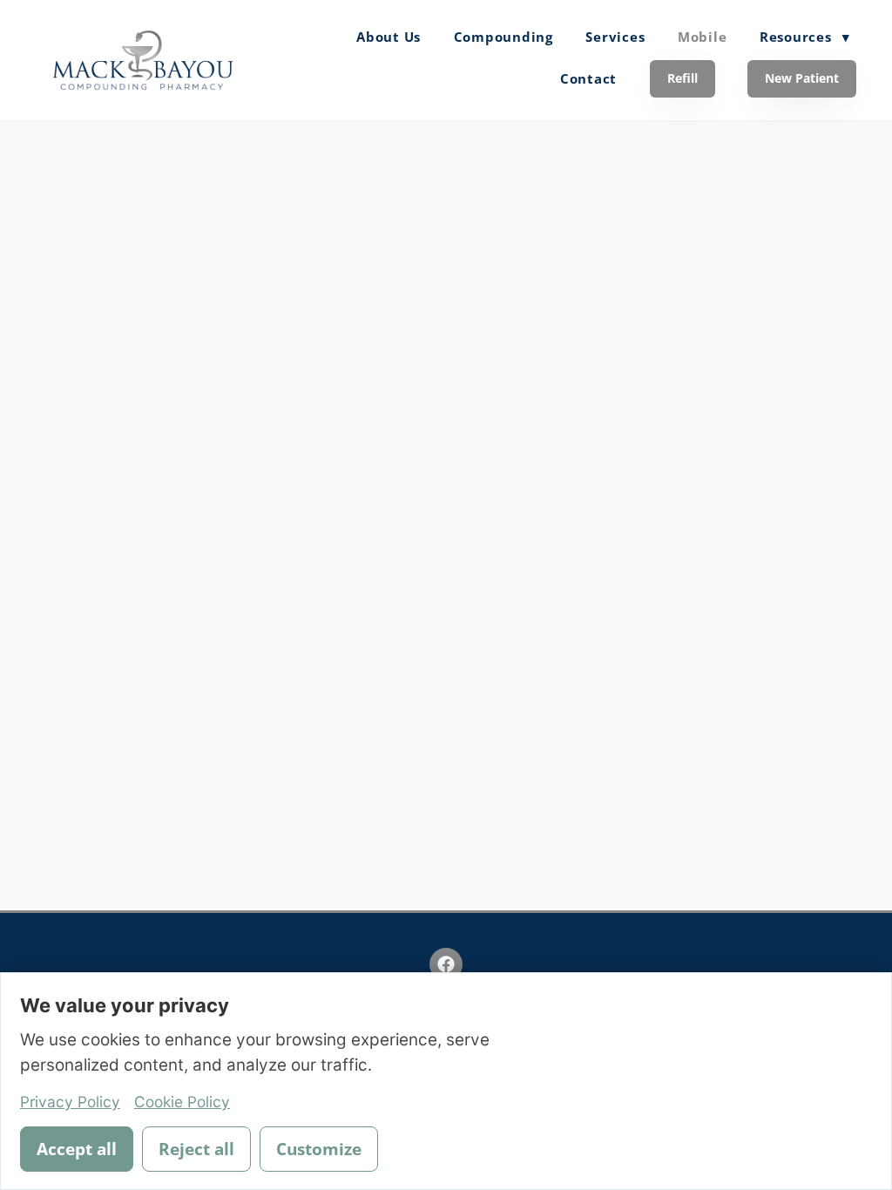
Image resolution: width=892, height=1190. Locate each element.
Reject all (196, 1149)
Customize (319, 1149)
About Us (388, 36)
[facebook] (446, 964)
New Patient (802, 78)
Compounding (503, 36)
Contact (588, 78)
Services (615, 36)
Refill (682, 78)
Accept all (77, 1149)
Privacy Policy (70, 1101)
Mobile (702, 36)
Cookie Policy (182, 1101)
